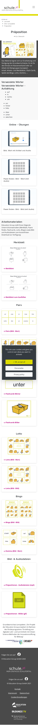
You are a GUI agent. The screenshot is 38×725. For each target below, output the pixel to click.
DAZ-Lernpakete (9, 24)
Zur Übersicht (19, 36)
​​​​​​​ (19, 655)
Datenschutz (24, 693)
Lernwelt (7, 21)
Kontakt (18, 689)
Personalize (19, 368)
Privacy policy (19, 374)
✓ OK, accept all (19, 362)
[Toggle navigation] (33, 7)
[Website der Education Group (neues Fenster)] (19, 704)
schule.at (4, 19)
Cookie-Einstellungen (19, 697)
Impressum (12, 693)
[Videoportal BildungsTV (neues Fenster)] (19, 711)
